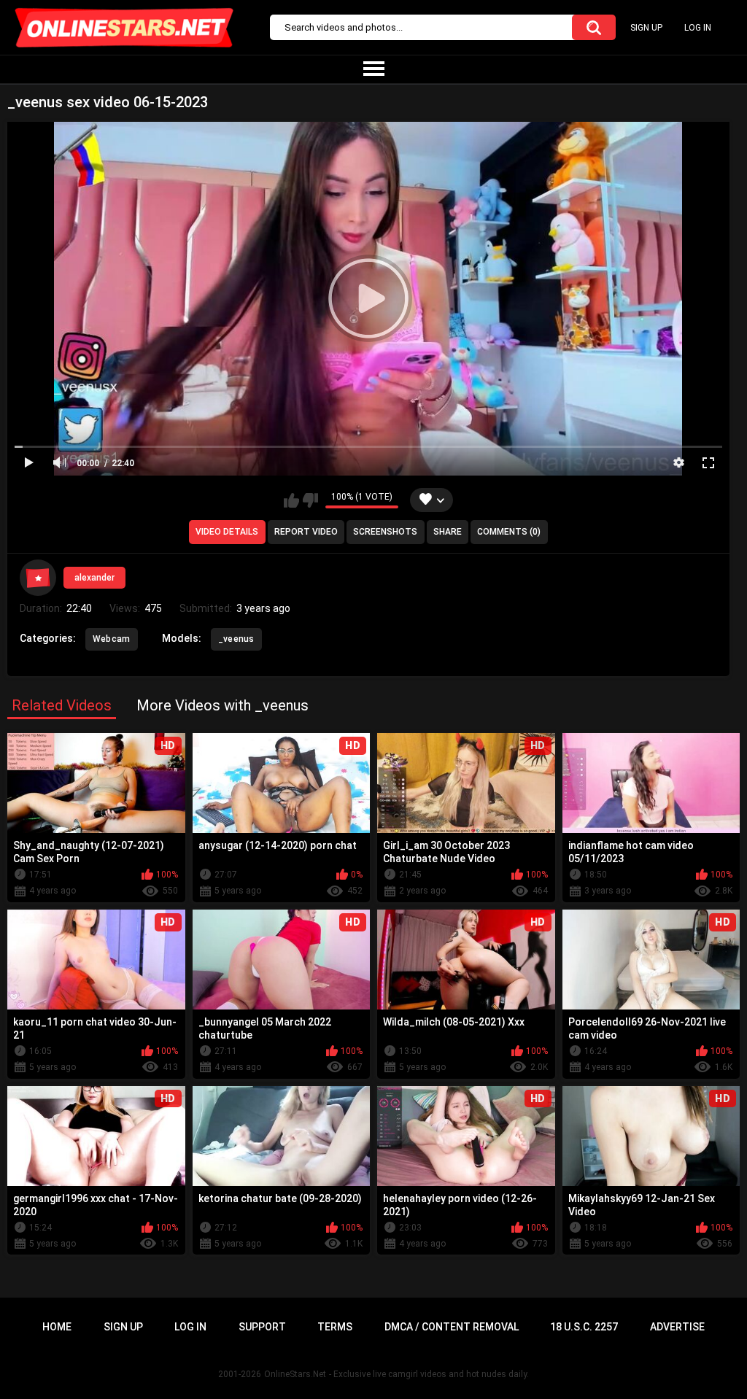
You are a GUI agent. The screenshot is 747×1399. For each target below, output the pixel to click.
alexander (94, 578)
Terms (334, 1327)
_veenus (236, 639)
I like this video (291, 500)
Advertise (677, 1327)
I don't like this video (310, 500)
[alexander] (38, 577)
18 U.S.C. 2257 (584, 1327)
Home (56, 1327)
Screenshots (385, 532)
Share (447, 532)
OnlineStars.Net (295, 1374)
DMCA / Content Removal (451, 1327)
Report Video (306, 532)
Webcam (112, 639)
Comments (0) (509, 532)
